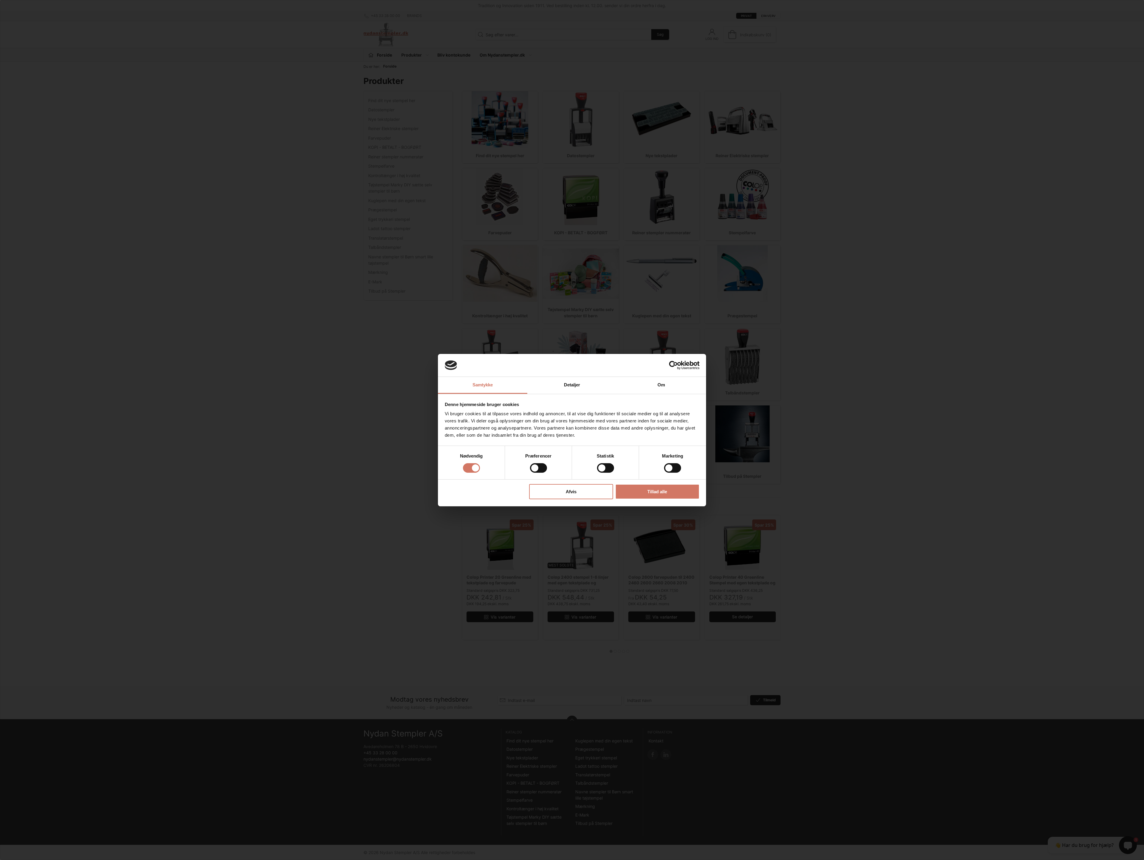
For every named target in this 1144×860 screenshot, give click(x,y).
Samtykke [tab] (482, 384)
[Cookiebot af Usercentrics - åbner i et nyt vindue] (673, 365)
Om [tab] (661, 384)
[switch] (538, 468)
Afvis (571, 491)
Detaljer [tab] (572, 384)
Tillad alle (657, 491)
